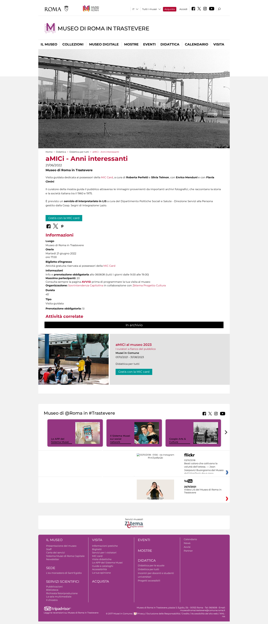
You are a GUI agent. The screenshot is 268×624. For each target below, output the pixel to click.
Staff (48, 549)
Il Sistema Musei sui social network (120, 438)
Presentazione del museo (61, 545)
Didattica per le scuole (151, 565)
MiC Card (107, 177)
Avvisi (187, 546)
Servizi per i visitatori (104, 552)
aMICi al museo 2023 (134, 345)
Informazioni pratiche (105, 545)
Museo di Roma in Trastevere (103, 28)
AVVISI (86, 281)
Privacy (141, 613)
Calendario (196, 44)
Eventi (149, 44)
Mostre (131, 44)
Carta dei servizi (55, 552)
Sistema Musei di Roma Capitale (65, 556)
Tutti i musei (149, 9)
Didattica (169, 44)
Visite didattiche (102, 559)
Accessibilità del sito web (204, 613)
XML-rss (222, 615)
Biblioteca (52, 589)
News (187, 543)
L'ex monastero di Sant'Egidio (64, 572)
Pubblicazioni (54, 586)
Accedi (183, 9)
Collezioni (72, 44)
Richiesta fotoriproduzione (62, 593)
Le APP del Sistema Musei (60, 440)
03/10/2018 (204, 467)
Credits (185, 613)
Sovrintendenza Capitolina (85, 285)
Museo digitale (104, 44)
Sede (50, 568)
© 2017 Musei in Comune (119, 613)
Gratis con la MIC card (63, 218)
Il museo (49, 44)
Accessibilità (99, 569)
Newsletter (52, 559)
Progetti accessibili (149, 580)
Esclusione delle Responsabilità (163, 613)
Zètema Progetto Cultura (149, 285)
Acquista (169, 9)
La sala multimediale (58, 596)
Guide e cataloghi (102, 566)
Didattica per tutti (79, 151)
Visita (218, 44)
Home (49, 151)
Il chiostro (52, 600)
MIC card (97, 556)
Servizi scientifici (62, 581)
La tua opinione (101, 572)
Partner (188, 550)
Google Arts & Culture (177, 440)
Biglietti (97, 549)
